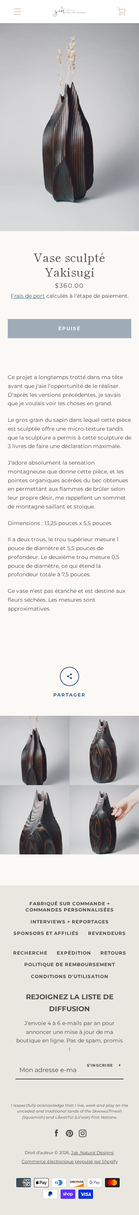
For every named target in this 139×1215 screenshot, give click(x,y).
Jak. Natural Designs (92, 1152)
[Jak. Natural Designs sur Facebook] (56, 1132)
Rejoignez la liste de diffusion (70, 1003)
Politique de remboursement (69, 964)
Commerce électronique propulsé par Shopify (70, 1161)
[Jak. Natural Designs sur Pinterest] (69, 1132)
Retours (113, 953)
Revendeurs (107, 933)
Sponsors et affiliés (46, 933)
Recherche (30, 953)
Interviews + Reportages (70, 922)
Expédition (74, 953)
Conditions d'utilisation (69, 976)
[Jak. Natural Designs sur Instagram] (82, 1132)
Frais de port (28, 295)
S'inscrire (100, 1065)
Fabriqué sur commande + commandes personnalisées (69, 907)
